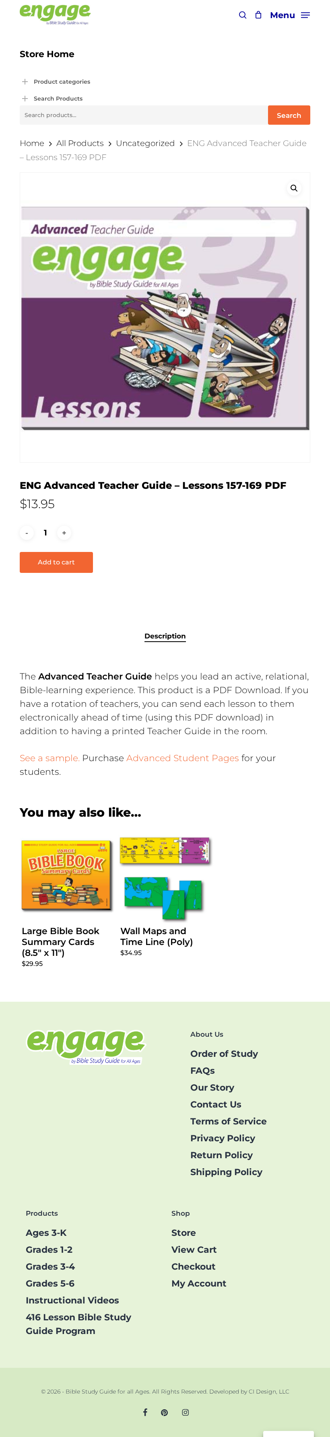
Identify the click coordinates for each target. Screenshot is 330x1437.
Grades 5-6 (50, 1283)
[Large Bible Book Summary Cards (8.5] (67, 876)
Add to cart (56, 562)
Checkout (193, 1266)
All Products (80, 143)
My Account (199, 1283)
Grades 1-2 (49, 1249)
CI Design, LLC (269, 1391)
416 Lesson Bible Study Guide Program (78, 1324)
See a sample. (50, 758)
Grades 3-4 (50, 1266)
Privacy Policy (222, 1138)
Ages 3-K (46, 1232)
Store (183, 1232)
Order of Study (224, 1053)
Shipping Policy (226, 1172)
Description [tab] (165, 636)
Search (289, 115)
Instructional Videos (72, 1300)
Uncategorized (145, 143)
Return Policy (221, 1155)
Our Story (212, 1087)
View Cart (194, 1249)
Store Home (47, 54)
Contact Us (215, 1104)
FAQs (202, 1070)
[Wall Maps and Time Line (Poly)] (165, 876)
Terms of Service (228, 1121)
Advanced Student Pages (182, 758)
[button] (290, 14)
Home (32, 143)
